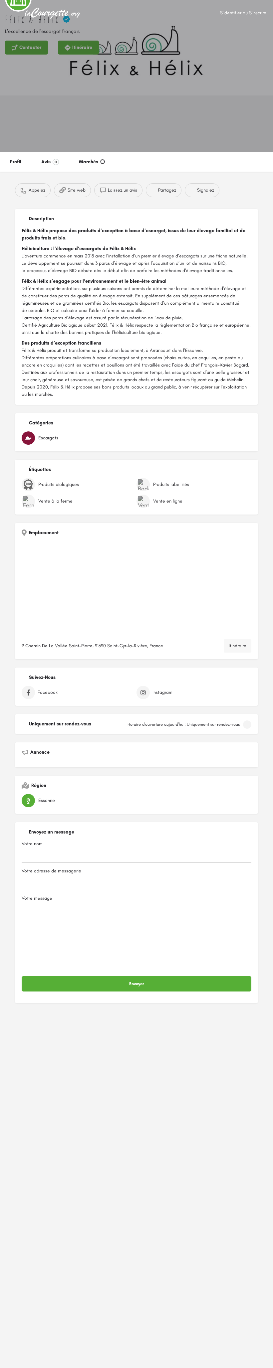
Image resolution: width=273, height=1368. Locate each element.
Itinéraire (237, 646)
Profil (15, 162)
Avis (49, 162)
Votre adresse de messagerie (51, 871)
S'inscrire (257, 13)
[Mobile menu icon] (10, 13)
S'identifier (230, 13)
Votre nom (32, 843)
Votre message (37, 898)
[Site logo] (53, 13)
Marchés (88, 162)
